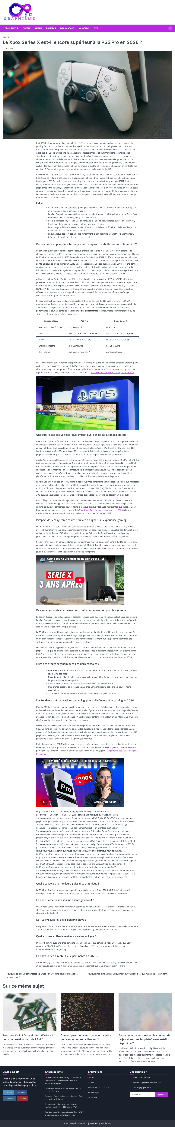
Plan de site (92, 1097)
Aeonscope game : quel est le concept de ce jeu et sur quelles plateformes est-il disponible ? (144, 1039)
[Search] (170, 28)
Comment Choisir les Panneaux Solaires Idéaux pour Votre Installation (64, 1098)
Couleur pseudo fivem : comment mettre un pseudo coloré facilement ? (86, 1037)
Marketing (83, 28)
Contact (91, 1077)
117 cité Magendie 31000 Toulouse (147, 1082)
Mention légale (93, 1092)
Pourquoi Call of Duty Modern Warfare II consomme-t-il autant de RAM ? (28, 1037)
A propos (91, 1082)
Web (96, 28)
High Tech (51, 28)
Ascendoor (83, 1123)
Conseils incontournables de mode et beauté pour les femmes (63, 1090)
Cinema (26, 28)
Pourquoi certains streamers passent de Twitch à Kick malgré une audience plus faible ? (64, 1113)
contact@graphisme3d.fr (143, 1087)
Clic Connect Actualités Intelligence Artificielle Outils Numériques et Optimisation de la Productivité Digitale (63, 1080)
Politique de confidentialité (98, 1087)
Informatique (67, 28)
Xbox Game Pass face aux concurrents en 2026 (101, 510)
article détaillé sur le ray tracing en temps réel (112, 372)
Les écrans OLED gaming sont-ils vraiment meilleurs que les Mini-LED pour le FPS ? (62, 1105)
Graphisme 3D (12, 28)
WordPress (106, 1123)
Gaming (38, 28)
